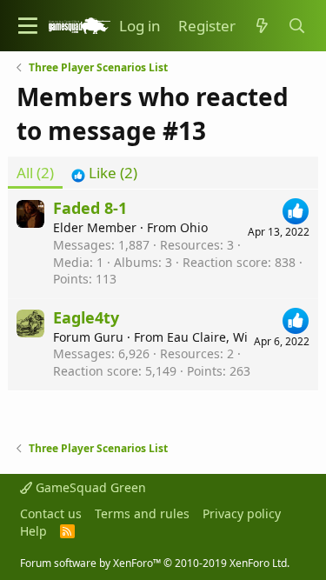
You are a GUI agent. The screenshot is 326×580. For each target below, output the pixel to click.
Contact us (51, 513)
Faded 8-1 (90, 207)
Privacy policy (242, 513)
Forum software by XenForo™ (154, 563)
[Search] (296, 26)
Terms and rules (142, 513)
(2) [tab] (35, 173)
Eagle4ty (86, 317)
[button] (27, 25)
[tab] (104, 173)
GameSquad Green (89, 487)
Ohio (194, 227)
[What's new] (261, 26)
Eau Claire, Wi (207, 337)
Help (33, 531)
